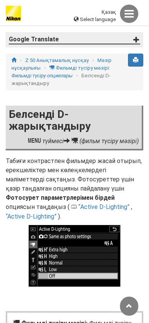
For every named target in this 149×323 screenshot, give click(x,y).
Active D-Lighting (103, 206)
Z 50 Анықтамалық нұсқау (57, 60)
